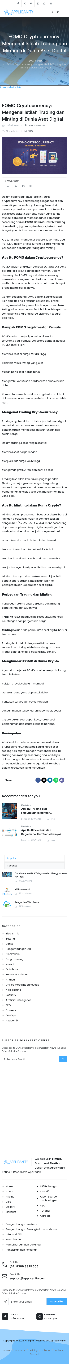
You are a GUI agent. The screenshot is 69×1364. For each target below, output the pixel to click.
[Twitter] (44, 780)
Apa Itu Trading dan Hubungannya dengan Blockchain (35, 812)
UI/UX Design (48, 1186)
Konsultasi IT (13, 1239)
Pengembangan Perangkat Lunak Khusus (31, 1229)
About (9, 1191)
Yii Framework (23, 889)
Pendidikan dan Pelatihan (21, 1250)
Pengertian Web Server (27, 902)
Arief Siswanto (36, 125)
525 (30, 131)
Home (30, 61)
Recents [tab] (12, 865)
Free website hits (11, 87)
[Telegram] (49, 780)
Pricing (10, 1196)
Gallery (10, 1207)
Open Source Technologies (48, 1198)
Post (39, 61)
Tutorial (45, 1211)
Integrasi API (14, 1234)
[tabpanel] (34, 892)
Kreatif (44, 1191)
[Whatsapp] (55, 780)
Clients (46, 1350)
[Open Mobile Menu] (64, 12)
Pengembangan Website (21, 1224)
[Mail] (61, 780)
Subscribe (56, 1301)
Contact (11, 1212)
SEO (42, 1205)
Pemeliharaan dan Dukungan (24, 1244)
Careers (45, 1216)
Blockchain (12, 131)
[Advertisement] (34, 1109)
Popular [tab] (11, 858)
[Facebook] (38, 780)
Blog (8, 1202)
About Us (20, 1350)
